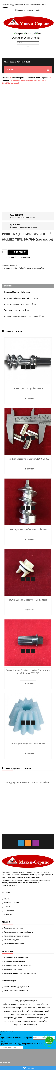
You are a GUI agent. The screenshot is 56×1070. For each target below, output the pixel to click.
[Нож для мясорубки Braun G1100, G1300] (28, 431)
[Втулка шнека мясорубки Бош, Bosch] (28, 572)
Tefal (21, 268)
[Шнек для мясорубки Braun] (28, 361)
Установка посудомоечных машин (17, 965)
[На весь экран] (6, 1062)
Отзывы (7, 907)
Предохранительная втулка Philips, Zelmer (28, 782)
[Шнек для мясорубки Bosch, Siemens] (28, 502)
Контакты (8, 915)
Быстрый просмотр (33, 367)
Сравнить (10, 257)
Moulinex (6, 81)
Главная (5, 78)
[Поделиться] (4, 1062)
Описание (8, 286)
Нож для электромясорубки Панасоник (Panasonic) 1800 (52, 233)
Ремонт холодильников (13, 928)
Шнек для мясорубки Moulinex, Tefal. (49, 233)
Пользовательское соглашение (16, 991)
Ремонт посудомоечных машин (16, 936)
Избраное (19, 10)
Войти (38, 10)
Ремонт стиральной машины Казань (18, 932)
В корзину (20, 252)
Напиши (31, 1068)
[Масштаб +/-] (9, 1062)
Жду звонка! (5, 1041)
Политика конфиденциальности (17, 987)
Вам (12, 1038)
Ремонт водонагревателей (14, 944)
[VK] (21, 843)
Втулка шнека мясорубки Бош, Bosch (28, 600)
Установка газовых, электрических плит (20, 973)
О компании (9, 911)
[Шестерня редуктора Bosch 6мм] (28, 716)
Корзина (29, 10)
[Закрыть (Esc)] (1, 1062)
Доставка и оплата (11, 903)
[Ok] (28, 843)
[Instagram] (35, 843)
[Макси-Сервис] (28, 22)
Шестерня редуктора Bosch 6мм (28, 743)
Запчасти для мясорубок (38, 78)
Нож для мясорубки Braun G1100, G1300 (28, 459)
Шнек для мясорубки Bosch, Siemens (28, 529)
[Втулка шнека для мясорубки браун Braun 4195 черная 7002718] (28, 643)
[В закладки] (23, 367)
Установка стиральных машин (16, 958)
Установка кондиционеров (14, 969)
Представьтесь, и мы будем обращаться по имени (21, 1044)
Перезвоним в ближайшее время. (16, 1038)
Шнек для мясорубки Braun (28, 388)
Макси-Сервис (18, 78)
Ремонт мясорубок (11, 940)
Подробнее (29, 610)
